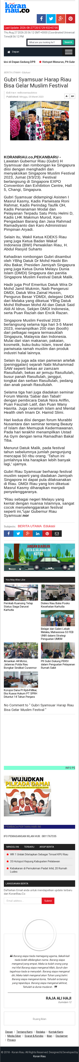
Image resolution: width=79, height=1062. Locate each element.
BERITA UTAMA (12, 72)
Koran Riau (39, 1056)
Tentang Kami (24, 1031)
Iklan (49, 1035)
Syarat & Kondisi (34, 1035)
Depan (15, 51)
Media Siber (14, 1035)
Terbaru (29, 846)
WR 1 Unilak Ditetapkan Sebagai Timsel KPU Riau (39, 854)
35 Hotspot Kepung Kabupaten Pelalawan (35, 861)
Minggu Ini (12, 846)
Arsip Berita (47, 846)
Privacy (11, 1039)
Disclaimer (62, 1035)
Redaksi (40, 1031)
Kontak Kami (56, 1031)
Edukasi (26, 72)
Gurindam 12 (64, 1002)
